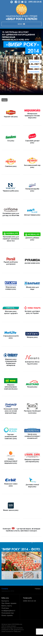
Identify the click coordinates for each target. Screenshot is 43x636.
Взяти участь (7, 606)
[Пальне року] (32, 382)
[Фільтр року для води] (32, 283)
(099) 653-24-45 (35, 1)
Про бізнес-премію (9, 603)
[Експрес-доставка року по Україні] (32, 308)
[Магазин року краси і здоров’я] (10, 308)
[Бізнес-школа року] (11, 505)
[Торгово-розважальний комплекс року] (10, 429)
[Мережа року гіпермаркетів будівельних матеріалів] (11, 355)
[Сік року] (10, 137)
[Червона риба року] (11, 186)
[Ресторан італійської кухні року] (32, 406)
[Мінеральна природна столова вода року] (32, 110)
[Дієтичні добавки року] (32, 234)
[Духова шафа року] (32, 260)
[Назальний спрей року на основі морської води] (10, 405)
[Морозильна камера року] (11, 283)
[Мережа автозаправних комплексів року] (10, 380)
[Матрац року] (32, 333)
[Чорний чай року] (11, 112)
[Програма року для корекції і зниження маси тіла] (10, 233)
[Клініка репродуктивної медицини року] (11, 454)
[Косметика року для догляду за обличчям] (11, 209)
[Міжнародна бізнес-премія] (21, 9)
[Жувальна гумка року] (10, 480)
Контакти (5, 601)
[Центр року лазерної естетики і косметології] (32, 429)
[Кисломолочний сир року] (32, 160)
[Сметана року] (11, 161)
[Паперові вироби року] (32, 185)
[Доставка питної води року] (32, 480)
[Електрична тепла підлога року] (32, 357)
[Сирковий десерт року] (32, 136)
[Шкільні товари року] (32, 210)
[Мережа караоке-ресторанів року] (32, 455)
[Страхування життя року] (10, 332)
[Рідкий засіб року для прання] (10, 259)
